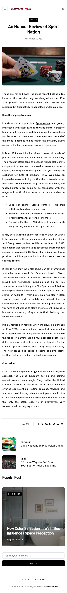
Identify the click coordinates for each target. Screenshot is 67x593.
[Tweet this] (42, 424)
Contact (26, 579)
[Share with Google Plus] (46, 424)
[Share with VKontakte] (58, 424)
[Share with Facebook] (39, 424)
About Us (40, 579)
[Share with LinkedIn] (50, 424)
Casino (33, 20)
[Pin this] (54, 424)
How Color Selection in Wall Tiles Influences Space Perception (33, 530)
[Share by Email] (62, 424)
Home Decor (14, 494)
